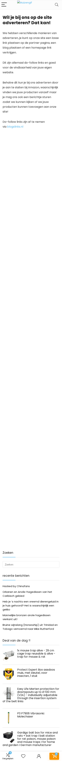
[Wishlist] (23, 756)
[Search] (57, 4)
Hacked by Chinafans (16, 586)
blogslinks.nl (15, 127)
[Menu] (4, 4)
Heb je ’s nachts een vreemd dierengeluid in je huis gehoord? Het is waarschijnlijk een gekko (31, 605)
